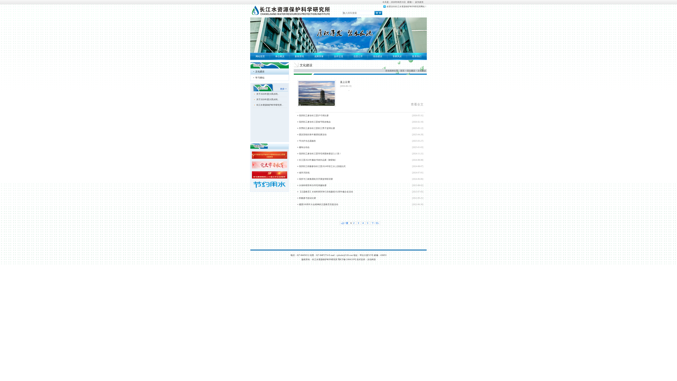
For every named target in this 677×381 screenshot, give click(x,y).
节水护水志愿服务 (307, 141)
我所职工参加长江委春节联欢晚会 (315, 122)
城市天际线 (304, 172)
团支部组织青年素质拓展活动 (313, 134)
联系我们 (416, 56)
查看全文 (417, 104)
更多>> (283, 89)
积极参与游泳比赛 (307, 198)
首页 (402, 70)
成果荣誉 (319, 56)
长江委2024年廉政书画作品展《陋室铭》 (318, 160)
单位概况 (279, 56)
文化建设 (259, 71)
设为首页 (419, 2)
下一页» (375, 223)
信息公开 (358, 56)
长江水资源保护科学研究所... (269, 105)
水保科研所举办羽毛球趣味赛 (313, 185)
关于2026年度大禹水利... (267, 94)
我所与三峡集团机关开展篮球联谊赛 (316, 179)
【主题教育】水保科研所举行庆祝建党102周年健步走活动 (326, 191)
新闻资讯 (299, 56)
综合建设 (377, 56)
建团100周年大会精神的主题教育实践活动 (318, 204)
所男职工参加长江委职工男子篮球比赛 (317, 128)
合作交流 (338, 56)
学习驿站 (259, 77)
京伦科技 (371, 259)
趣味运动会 (304, 147)
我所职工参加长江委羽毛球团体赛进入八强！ (320, 153)
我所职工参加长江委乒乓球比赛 (314, 115)
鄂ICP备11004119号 (347, 259)
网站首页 (260, 56)
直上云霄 (345, 82)
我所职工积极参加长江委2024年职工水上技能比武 (322, 166)
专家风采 (397, 56)
